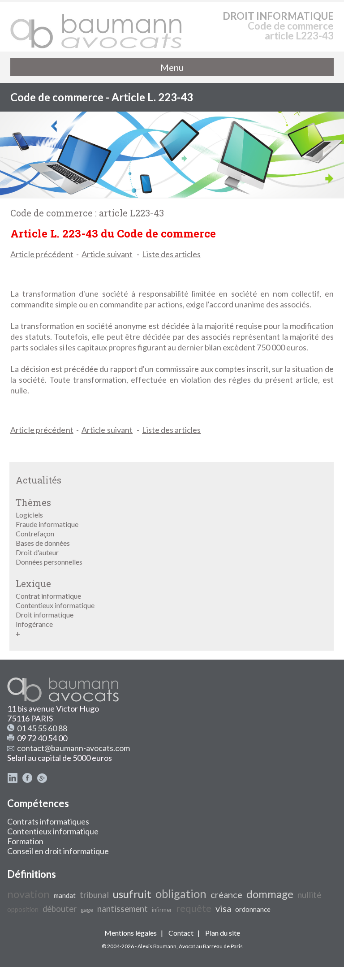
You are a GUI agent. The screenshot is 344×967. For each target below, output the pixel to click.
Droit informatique (44, 614)
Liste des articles (171, 254)
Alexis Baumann (157, 946)
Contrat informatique (48, 595)
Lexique (33, 583)
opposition (23, 909)
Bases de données (43, 543)
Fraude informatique (47, 524)
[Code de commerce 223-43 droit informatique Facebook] (27, 780)
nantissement (122, 909)
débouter (60, 909)
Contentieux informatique (55, 605)
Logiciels (29, 514)
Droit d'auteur (37, 552)
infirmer (162, 909)
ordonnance (253, 909)
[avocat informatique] (172, 194)
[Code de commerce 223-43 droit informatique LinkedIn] (12, 780)
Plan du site (222, 932)
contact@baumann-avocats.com (73, 748)
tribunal (94, 895)
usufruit (132, 893)
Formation (25, 841)
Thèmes (33, 502)
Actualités (38, 480)
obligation (180, 893)
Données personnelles (49, 561)
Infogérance (34, 624)
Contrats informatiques (48, 821)
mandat (65, 895)
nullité (309, 895)
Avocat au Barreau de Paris (211, 946)
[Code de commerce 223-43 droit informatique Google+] (42, 780)
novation (28, 893)
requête (193, 908)
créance (226, 894)
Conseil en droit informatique (58, 851)
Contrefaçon (35, 533)
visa (223, 908)
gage (87, 909)
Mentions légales (130, 932)
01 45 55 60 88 (42, 728)
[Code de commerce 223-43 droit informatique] (96, 26)
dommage (269, 893)
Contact (181, 932)
